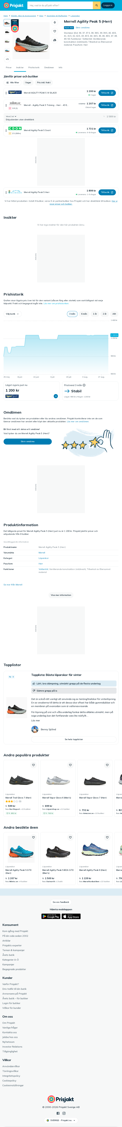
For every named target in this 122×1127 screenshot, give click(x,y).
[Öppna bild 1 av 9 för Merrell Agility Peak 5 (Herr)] (31, 41)
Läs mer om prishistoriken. (56, 303)
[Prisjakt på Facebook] (58, 1113)
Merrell (42, 552)
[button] (7, 59)
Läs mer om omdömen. (78, 421)
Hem (6, 16)
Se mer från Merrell (13, 584)
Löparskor (75, 16)
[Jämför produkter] (54, 40)
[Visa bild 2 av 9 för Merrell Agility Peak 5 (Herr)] (7, 31)
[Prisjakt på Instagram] (64, 1113)
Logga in (108, 5)
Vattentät (43, 569)
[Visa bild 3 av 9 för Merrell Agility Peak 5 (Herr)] (7, 41)
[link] (21, 788)
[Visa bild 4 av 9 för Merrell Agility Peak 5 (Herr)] (7, 50)
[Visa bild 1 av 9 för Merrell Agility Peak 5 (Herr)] (7, 22)
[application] (61, 349)
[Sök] (97, 5)
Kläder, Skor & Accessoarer (23, 16)
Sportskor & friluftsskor (57, 16)
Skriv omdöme (83, 27)
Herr (41, 563)
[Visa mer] (6, 92)
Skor (41, 16)
